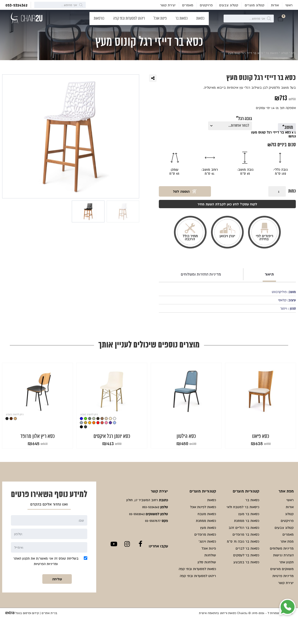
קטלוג (284, 53)
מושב (287, 127)
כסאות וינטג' (207, 541)
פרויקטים (206, 5)
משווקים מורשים (282, 569)
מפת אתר (287, 541)
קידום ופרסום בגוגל (27, 613)
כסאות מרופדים (205, 534)
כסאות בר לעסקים (246, 555)
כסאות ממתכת (206, 521)
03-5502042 (137, 514)
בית (293, 53)
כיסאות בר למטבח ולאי (243, 507)
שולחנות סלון (207, 562)
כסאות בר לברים (247, 548)
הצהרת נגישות (283, 555)
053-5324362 (16, 5)
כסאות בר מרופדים (246, 534)
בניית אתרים (49, 613)
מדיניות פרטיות (283, 576)
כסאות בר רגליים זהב (244, 527)
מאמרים (187, 5)
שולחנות (210, 555)
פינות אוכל (160, 18)
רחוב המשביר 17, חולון (142, 500)
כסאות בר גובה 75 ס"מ (243, 541)
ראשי (289, 5)
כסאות (200, 18)
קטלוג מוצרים (254, 5)
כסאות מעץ (208, 527)
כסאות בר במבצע (246, 562)
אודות (275, 5)
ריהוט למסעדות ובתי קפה (129, 18)
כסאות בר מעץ (248, 514)
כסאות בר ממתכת (246, 521)
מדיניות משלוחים (282, 548)
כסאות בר (181, 18)
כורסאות (99, 18)
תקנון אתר (286, 562)
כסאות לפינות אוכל (203, 507)
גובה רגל (243, 119)
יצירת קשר (168, 5)
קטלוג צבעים (228, 5)
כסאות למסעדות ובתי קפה (197, 569)
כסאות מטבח (207, 514)
